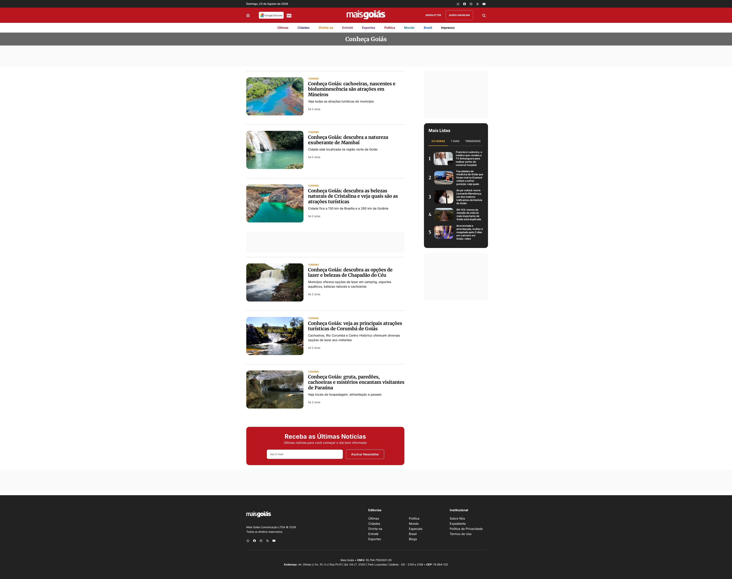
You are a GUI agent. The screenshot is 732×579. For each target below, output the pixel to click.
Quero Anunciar (459, 15)
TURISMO (313, 78)
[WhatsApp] (458, 4)
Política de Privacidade (466, 529)
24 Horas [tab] (438, 141)
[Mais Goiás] (366, 15)
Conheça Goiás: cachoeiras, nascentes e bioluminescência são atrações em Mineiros (351, 89)
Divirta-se (326, 28)
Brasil (428, 28)
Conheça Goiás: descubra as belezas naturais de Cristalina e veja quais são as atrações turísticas (353, 196)
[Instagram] (471, 4)
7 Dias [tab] (455, 141)
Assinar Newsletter (365, 454)
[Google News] (289, 15)
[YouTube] (484, 4)
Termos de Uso (461, 534)
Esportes (368, 28)
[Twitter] (477, 4)
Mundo (409, 28)
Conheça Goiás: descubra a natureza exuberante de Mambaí (348, 140)
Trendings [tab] (473, 141)
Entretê (347, 28)
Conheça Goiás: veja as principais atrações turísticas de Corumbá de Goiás (355, 326)
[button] (248, 15)
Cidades (304, 28)
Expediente (458, 523)
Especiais (415, 529)
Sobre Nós (457, 518)
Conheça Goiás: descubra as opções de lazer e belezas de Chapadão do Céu (350, 272)
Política (389, 28)
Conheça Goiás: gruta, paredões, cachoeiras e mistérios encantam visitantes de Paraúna (356, 382)
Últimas (282, 28)
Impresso (448, 28)
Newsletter (433, 15)
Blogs (413, 539)
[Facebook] (464, 4)
